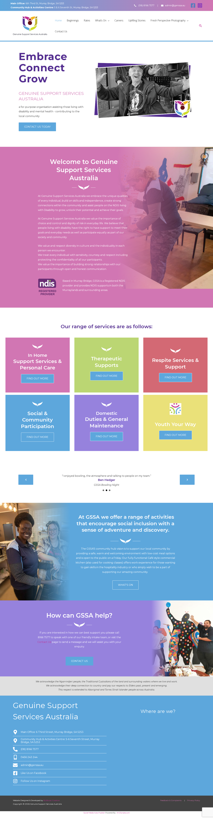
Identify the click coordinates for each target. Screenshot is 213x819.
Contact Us (61, 31)
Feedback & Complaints (171, 800)
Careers (118, 20)
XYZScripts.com (123, 813)
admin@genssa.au (175, 5)
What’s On (100, 20)
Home (58, 20)
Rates (87, 20)
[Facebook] (193, 5)
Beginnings (73, 20)
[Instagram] (199, 5)
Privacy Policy (193, 800)
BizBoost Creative (52, 800)
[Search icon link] (200, 26)
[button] (37, 126)
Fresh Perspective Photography (167, 20)
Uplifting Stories (136, 20)
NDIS (116, 205)
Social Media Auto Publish (94, 813)
